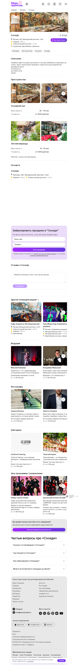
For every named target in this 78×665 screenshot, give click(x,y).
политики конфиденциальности (39, 255)
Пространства (27, 51)
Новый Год (16, 596)
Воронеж (46, 655)
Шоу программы (44, 588)
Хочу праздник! (39, 250)
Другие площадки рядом (24, 299)
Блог (14, 634)
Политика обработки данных (71, 496)
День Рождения (18, 583)
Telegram (19, 609)
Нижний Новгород (45, 657)
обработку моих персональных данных (45, 253)
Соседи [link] (31, 10)
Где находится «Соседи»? (24, 553)
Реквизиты (16, 631)
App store (20, 624)
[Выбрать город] (27, 4)
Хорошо (61, 660)
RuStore (49, 624)
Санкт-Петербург (26, 655)
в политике (30, 661)
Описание (15, 51)
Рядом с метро (18, 601)
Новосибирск (58, 657)
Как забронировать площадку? (26, 561)
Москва (22, 10)
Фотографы (43, 585)
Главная (14, 10)
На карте (38, 51)
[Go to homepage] (17, 4)
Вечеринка (16, 591)
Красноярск (33, 657)
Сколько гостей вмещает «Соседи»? (29, 545)
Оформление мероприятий (48, 591)
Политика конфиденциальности (24, 637)
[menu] (66, 4)
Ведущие (16, 599)
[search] (49, 4)
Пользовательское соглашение (24, 639)
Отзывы (47, 51)
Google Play (35, 624)
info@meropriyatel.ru (21, 612)
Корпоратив (17, 588)
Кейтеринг (16, 593)
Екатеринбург (56, 655)
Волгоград (37, 655)
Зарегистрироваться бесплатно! (39, 530)
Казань (15, 657)
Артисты (42, 583)
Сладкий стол (44, 593)
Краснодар (23, 657)
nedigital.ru (30, 645)
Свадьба (16, 585)
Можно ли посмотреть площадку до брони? (31, 569)
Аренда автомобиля (46, 596)
